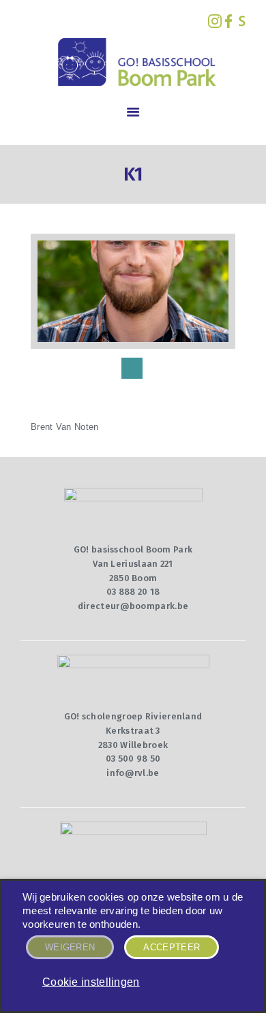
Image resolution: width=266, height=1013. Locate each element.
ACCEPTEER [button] (171, 947)
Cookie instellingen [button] (91, 982)
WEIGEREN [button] (70, 947)
